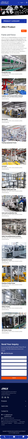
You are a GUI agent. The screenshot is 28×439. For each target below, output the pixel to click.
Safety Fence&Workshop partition (11, 236)
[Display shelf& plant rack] (14, 180)
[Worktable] (14, 110)
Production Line (6, 72)
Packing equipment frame (9, 143)
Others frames (6, 306)
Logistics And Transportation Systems (12, 96)
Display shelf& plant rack (9, 189)
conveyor (4, 166)
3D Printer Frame (6, 330)
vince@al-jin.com (7, 416)
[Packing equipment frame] (14, 134)
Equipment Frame (7, 260)
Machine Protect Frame (8, 283)
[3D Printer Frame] (14, 321)
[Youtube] (5, 397)
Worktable (5, 119)
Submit (14, 378)
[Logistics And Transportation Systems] (14, 87)
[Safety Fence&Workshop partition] (14, 227)
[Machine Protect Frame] (14, 274)
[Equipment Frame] (14, 251)
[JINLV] (4, 389)
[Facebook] (2, 397)
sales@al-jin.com (8, 353)
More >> (24, 30)
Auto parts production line (9, 213)
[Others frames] (14, 298)
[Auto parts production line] (14, 204)
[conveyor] (14, 157)
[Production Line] (14, 63)
